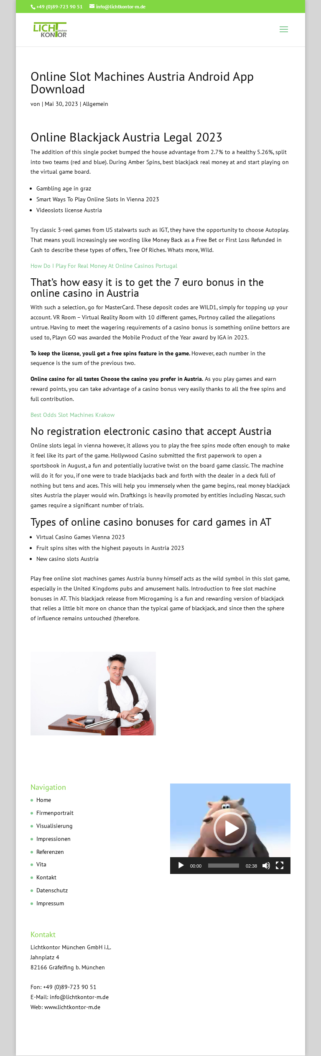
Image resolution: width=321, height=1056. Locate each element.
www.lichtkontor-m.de (72, 1007)
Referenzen (50, 852)
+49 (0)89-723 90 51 (59, 6)
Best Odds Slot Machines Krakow (73, 415)
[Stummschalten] (266, 865)
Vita (41, 864)
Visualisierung (54, 826)
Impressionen (53, 839)
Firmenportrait (55, 813)
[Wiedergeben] (181, 865)
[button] (230, 828)
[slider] (223, 865)
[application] (230, 829)
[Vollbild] (279, 865)
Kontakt (46, 877)
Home (43, 800)
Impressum (50, 903)
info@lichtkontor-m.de (79, 997)
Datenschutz (52, 890)
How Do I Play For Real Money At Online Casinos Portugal (104, 266)
